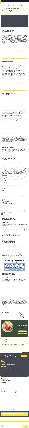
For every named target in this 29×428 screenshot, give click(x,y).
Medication (16, 5)
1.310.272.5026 (25, 2)
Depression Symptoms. (5, 349)
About (1, 5)
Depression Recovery (16, 396)
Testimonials (15, 391)
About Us (15, 389)
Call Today (15, 0)
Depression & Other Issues (17, 395)
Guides (22, 5)
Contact (4, 5)
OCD (13, 5)
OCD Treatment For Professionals (4, 390)
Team (15, 390)
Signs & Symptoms (16, 397)
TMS (8, 5)
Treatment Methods (16, 398)
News (6, 5)
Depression (10, 5)
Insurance (19, 5)
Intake (2, 394)
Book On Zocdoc (22, 333)
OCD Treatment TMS (3, 391)
